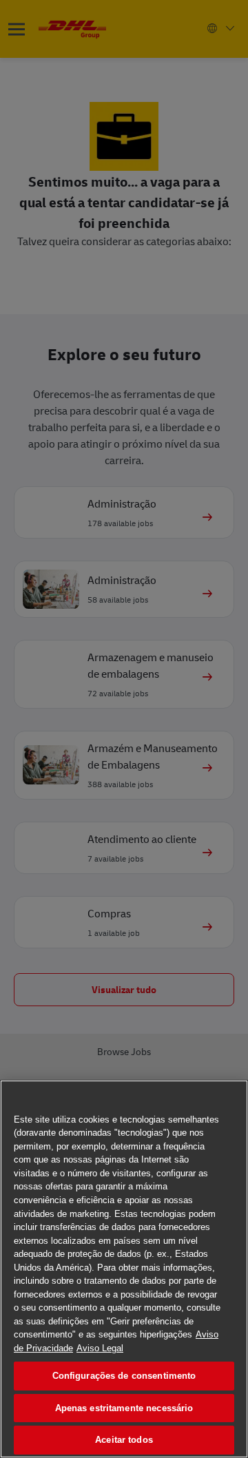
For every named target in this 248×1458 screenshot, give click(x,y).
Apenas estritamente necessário (124, 1408)
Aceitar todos (124, 1440)
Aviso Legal (99, 1348)
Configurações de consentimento (124, 1376)
